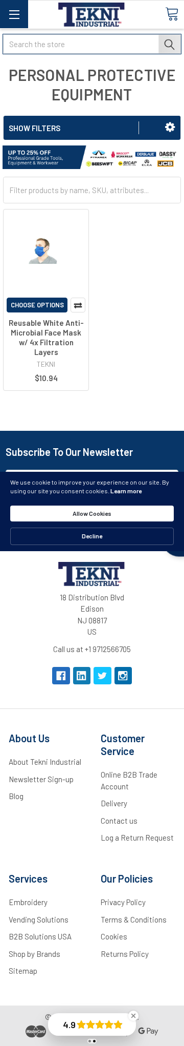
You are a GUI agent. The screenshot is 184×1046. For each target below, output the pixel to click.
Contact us (119, 820)
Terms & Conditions (134, 919)
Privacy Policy (123, 902)
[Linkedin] (82, 676)
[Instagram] (123, 676)
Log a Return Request (137, 837)
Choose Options (37, 305)
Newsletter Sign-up (41, 779)
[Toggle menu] (14, 14)
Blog (16, 796)
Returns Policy (125, 953)
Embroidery (28, 902)
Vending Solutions (38, 919)
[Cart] (171, 13)
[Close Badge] (133, 1016)
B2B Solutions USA (40, 936)
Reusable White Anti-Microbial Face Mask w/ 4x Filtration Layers (46, 337)
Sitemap (23, 970)
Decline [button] (92, 535)
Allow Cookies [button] (92, 513)
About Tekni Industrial (45, 761)
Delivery (114, 803)
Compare (78, 305)
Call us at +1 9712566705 (92, 649)
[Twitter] (102, 676)
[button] (169, 127)
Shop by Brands (34, 953)
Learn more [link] (126, 490)
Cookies (114, 936)
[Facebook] (61, 676)
